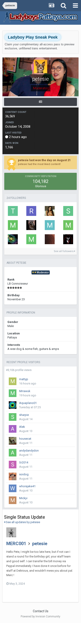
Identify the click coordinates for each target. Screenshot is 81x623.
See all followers (64, 251)
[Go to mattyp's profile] (12, 381)
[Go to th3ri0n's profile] (13, 211)
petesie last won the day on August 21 (44, 160)
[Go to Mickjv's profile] (12, 500)
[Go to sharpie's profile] (12, 417)
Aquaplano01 (28, 403)
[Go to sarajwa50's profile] (68, 211)
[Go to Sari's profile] (50, 239)
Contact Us (40, 611)
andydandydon (29, 450)
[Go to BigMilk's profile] (50, 211)
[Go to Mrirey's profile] (68, 225)
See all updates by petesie (22, 522)
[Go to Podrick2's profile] (13, 239)
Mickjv (23, 498)
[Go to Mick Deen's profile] (50, 225)
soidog (24, 474)
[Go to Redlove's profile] (31, 211)
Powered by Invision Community (40, 616)
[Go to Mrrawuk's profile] (12, 393)
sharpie (24, 415)
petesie (39, 543)
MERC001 (16, 543)
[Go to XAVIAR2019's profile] (31, 225)
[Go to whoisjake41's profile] (12, 488)
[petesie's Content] (40, 102)
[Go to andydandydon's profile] (12, 452)
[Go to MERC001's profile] (11, 532)
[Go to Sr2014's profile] (12, 464)
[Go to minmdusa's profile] (31, 239)
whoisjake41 (27, 486)
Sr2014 (23, 462)
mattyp (23, 379)
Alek (22, 426)
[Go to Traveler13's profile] (68, 239)
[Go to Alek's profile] (12, 429)
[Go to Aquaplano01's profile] (12, 405)
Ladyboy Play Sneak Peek (33, 37)
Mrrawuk (24, 391)
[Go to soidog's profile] (12, 476)
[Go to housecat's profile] (12, 441)
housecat (25, 438)
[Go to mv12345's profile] (13, 225)
